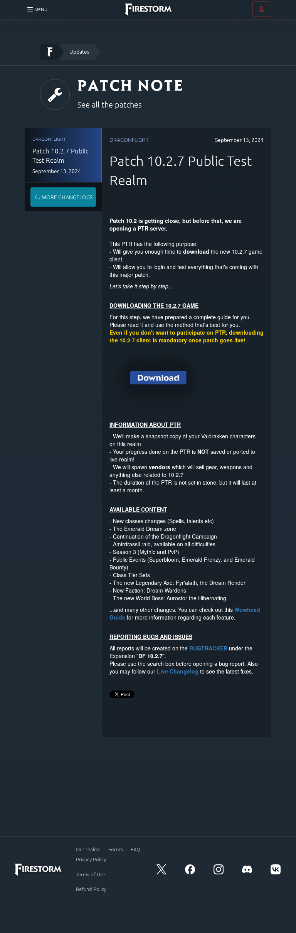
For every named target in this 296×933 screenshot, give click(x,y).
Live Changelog (177, 671)
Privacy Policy (91, 859)
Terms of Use (90, 874)
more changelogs (66, 197)
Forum (115, 849)
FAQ (135, 849)
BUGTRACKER (208, 648)
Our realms (88, 849)
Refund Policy (91, 889)
